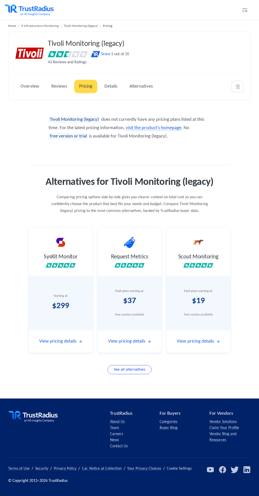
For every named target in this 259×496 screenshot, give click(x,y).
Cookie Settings (179, 469)
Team (114, 428)
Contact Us (119, 446)
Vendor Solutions (223, 422)
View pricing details (57, 341)
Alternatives (141, 86)
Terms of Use (19, 469)
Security (41, 469)
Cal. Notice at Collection (102, 469)
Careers (116, 434)
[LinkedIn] (247, 470)
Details (110, 86)
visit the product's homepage (153, 128)
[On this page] (237, 87)
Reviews (59, 86)
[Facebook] (223, 470)
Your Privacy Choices (144, 469)
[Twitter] (235, 470)
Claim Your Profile (224, 428)
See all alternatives (129, 370)
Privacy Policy (65, 469)
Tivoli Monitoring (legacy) (81, 26)
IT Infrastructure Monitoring (40, 26)
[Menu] (245, 10)
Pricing (85, 86)
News (114, 440)
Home (12, 26)
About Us (117, 422)
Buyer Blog (169, 428)
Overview (29, 86)
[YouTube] (210, 470)
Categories (168, 422)
